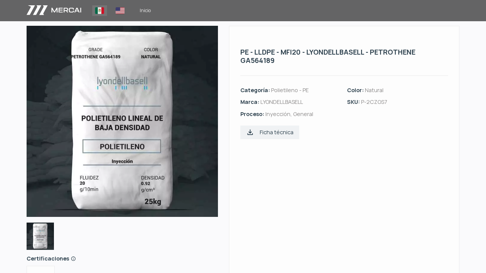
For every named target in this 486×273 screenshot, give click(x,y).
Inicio (145, 10)
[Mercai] (54, 10)
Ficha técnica (276, 132)
